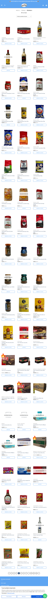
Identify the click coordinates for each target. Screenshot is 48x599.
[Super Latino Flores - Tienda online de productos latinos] (24, 5)
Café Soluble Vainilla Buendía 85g (8, 314)
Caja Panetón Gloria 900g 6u (22, 452)
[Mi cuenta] (43, 5)
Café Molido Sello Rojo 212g (22, 231)
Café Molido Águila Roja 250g (39, 121)
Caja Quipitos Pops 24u (6, 480)
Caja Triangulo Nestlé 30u (38, 480)
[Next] (39, 573)
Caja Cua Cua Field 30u (6, 370)
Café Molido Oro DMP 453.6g (23, 203)
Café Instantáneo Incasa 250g (7, 121)
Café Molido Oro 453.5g (6, 203)
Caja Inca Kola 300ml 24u (38, 398)
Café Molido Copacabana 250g (39, 148)
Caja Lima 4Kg (20, 424)
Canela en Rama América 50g (23, 562)
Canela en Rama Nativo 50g (38, 562)
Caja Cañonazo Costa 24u (22, 342)
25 (33, 573)
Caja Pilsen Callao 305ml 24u (39, 452)
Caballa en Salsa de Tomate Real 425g (23, 39)
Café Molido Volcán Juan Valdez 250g (39, 232)
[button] (1, 5)
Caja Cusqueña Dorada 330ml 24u (39, 371)
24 (31, 573)
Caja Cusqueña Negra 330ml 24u (8, 398)
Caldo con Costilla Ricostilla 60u (23, 507)
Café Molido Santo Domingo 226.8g (38, 204)
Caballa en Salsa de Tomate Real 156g (8, 39)
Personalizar (9, 596)
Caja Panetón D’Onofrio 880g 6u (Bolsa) (39, 425)
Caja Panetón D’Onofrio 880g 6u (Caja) (8, 453)
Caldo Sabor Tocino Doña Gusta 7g (23, 535)
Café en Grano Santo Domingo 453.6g (39, 94)
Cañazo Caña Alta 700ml (38, 535)
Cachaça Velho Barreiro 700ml (8, 66)
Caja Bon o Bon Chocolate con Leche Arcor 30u (39, 315)
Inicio (18, 10)
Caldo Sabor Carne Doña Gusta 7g (39, 507)
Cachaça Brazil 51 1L (37, 38)
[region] (24, 592)
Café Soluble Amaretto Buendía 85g (8, 260)
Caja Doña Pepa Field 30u (22, 398)
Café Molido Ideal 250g (37, 175)
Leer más (8, 70)
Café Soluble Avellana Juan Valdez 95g (23, 260)
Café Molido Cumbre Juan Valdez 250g (8, 176)
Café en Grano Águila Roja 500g (23, 93)
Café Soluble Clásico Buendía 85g (39, 259)
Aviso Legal (3, 583)
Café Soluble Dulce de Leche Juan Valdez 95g (39, 287)
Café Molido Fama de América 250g (23, 176)
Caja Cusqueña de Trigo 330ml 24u (23, 371)
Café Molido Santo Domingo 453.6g (7, 232)
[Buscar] (4, 5)
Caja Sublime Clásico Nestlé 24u (23, 480)
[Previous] (9, 573)
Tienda (23, 10)
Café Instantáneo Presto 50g (22, 121)
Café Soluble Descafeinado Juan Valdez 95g (23, 287)
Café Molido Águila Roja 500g (7, 148)
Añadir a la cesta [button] (8, 43)
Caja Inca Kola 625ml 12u (7, 424)
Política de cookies (10, 593)
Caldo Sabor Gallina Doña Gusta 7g (8, 535)
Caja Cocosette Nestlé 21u (38, 342)
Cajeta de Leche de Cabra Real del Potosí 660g (8, 508)
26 (36, 573)
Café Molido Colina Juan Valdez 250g (23, 148)
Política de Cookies (5, 585)
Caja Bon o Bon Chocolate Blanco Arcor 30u (23, 315)
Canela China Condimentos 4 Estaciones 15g (7, 563)
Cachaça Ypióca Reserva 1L (22, 66)
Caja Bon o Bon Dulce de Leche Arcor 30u (8, 343)
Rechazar (24, 596)
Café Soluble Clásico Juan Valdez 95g (8, 287)
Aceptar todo (39, 596)
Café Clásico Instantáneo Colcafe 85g (8, 94)
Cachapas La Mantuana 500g (38, 66)
